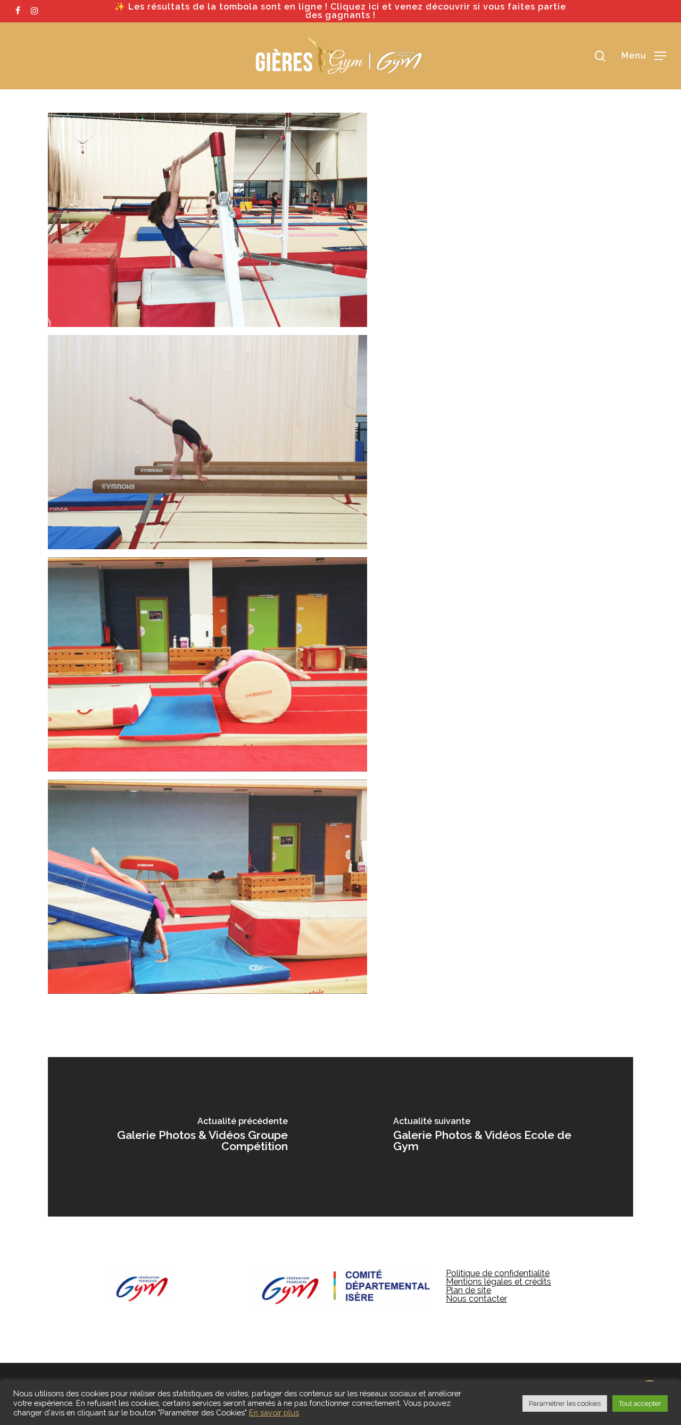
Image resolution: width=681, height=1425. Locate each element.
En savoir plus (274, 1412)
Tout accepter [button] (640, 1403)
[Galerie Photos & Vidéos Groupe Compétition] (194, 1137)
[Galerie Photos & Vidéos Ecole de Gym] (486, 1137)
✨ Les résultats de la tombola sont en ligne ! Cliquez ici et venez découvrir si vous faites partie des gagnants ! (340, 11)
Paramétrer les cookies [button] (565, 1403)
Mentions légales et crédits (498, 1282)
